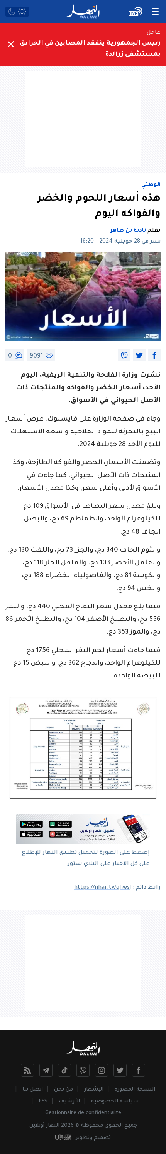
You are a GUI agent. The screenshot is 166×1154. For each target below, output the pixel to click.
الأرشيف (69, 1101)
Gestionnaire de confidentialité (83, 1113)
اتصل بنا (32, 1089)
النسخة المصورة (135, 1089)
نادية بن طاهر (128, 231)
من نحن (63, 1089)
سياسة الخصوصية (115, 1101)
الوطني (151, 185)
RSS (43, 1101)
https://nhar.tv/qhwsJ (102, 888)
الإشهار (93, 1089)
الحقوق (114, 1126)
